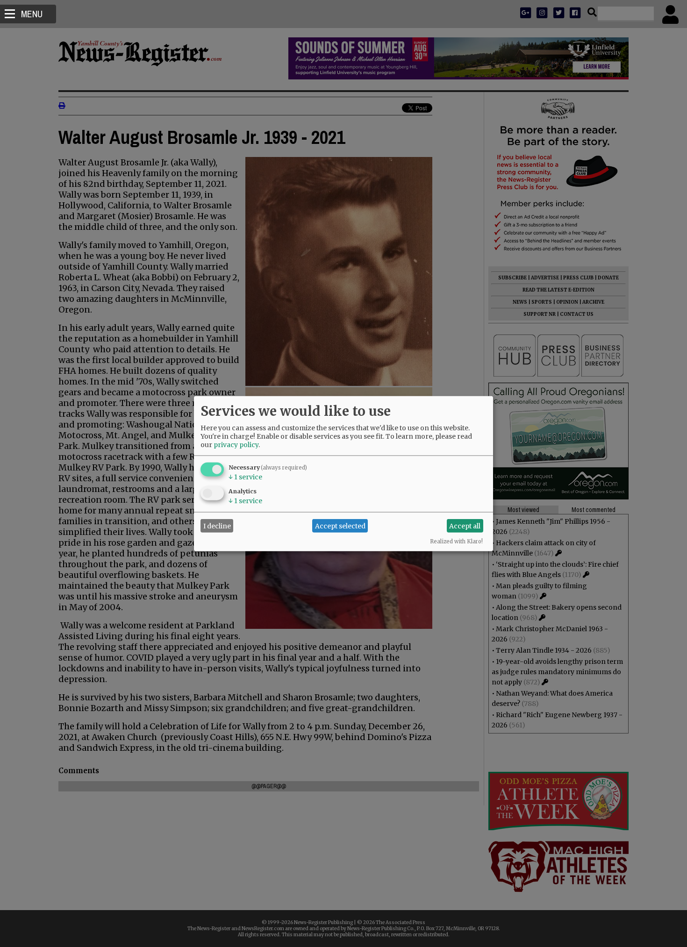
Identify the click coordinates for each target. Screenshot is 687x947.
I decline (217, 525)
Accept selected (340, 525)
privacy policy (236, 445)
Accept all (464, 525)
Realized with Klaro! (456, 541)
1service (245, 477)
